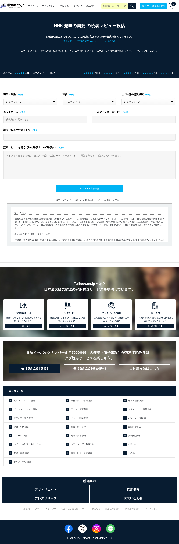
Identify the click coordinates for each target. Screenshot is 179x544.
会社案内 (96, 508)
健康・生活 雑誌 (21, 427)
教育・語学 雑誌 (136, 400)
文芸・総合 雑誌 (78, 427)
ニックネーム (10, 112)
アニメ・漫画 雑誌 (79, 409)
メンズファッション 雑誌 (25, 409)
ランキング (77, 6)
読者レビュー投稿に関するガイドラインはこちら (89, 41)
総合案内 (89, 481)
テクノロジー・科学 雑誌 (140, 409)
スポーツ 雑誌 (20, 435)
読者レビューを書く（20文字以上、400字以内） (30, 147)
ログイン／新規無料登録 (153, 6)
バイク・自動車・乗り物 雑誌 (28, 444)
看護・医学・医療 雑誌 (81, 453)
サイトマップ (151, 508)
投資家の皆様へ (132, 508)
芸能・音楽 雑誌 (21, 453)
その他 (131, 453)
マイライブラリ (49, 6)
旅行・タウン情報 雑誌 (81, 400)
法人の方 (90, 6)
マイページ (33, 6)
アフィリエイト (46, 489)
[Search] (132, 6)
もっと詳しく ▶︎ (23, 326)
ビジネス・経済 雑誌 (23, 418)
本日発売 (64, 6)
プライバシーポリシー (45, 508)
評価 (65, 94)
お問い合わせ (133, 498)
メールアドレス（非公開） (106, 112)
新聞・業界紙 (134, 427)
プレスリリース (46, 498)
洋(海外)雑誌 (134, 435)
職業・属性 (9, 94)
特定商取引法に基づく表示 (73, 508)
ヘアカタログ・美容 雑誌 (83, 444)
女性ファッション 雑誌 (24, 400)
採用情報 (133, 489)
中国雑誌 (132, 444)
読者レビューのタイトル (16, 129)
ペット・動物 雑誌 (79, 418)
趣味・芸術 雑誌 (78, 435)
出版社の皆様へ (112, 508)
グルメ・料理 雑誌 (22, 462)
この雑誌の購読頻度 (132, 94)
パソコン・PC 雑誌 (137, 418)
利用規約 (25, 508)
